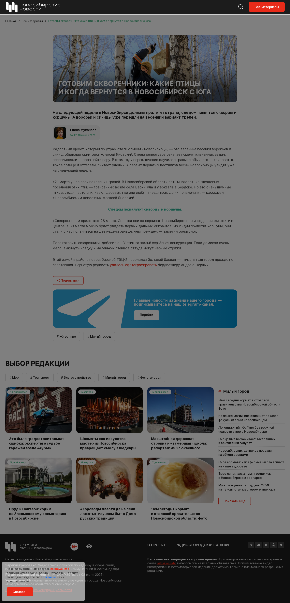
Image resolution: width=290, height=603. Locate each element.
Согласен (20, 592)
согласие (49, 577)
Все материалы (267, 7)
